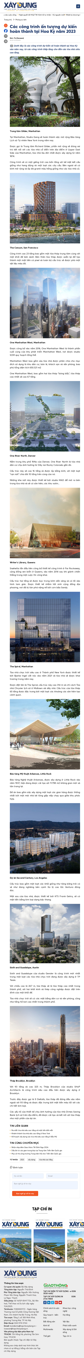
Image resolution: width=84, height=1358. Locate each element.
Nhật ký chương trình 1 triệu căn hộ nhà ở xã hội (34, 15)
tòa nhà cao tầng (45, 1160)
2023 (22, 1160)
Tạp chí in (67, 1336)
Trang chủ (8, 20)
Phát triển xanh (69, 1325)
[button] (80, 1240)
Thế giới (46, 1336)
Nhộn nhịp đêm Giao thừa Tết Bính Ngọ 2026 (29, 1147)
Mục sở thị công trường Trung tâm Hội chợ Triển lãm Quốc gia (36, 1154)
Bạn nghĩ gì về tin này (25, 1193)
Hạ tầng (66, 1315)
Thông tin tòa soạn (14, 1283)
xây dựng (31, 1160)
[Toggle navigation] (78, 6)
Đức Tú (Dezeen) (17, 38)
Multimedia (48, 1329)
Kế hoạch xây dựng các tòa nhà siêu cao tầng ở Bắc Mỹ (34, 1137)
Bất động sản (49, 1321)
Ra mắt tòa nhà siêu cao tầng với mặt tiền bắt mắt (32, 1130)
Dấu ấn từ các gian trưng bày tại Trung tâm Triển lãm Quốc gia (36, 1150)
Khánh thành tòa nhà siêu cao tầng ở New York (30, 1133)
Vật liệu (66, 1321)
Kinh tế (46, 1325)
